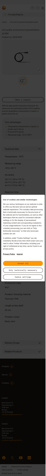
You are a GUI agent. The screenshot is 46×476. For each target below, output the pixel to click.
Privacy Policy (9, 254)
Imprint (20, 254)
